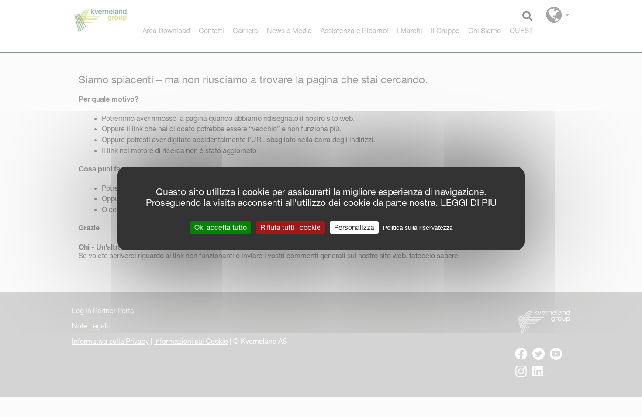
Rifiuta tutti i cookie (290, 227)
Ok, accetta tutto (220, 227)
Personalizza (354, 227)
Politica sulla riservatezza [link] (418, 228)
